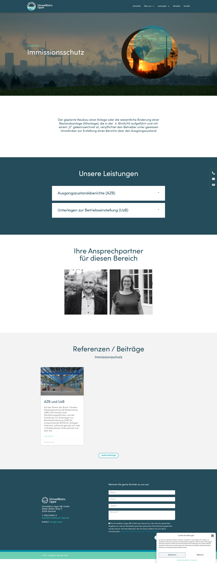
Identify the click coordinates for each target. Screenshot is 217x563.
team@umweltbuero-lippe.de (55, 518)
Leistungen (162, 6)
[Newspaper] (213, 185)
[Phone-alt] (213, 173)
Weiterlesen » (49, 436)
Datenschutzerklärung (183, 560)
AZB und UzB (54, 402)
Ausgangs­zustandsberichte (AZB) (86, 193)
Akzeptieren (172, 555)
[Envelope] (213, 179)
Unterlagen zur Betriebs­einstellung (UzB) (93, 211)
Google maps (56, 522)
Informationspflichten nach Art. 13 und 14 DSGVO (140, 532)
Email (86, 300)
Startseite (137, 6)
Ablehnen (200, 555)
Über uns (147, 6)
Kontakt (187, 6)
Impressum (193, 560)
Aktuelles (176, 6)
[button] (212, 536)
